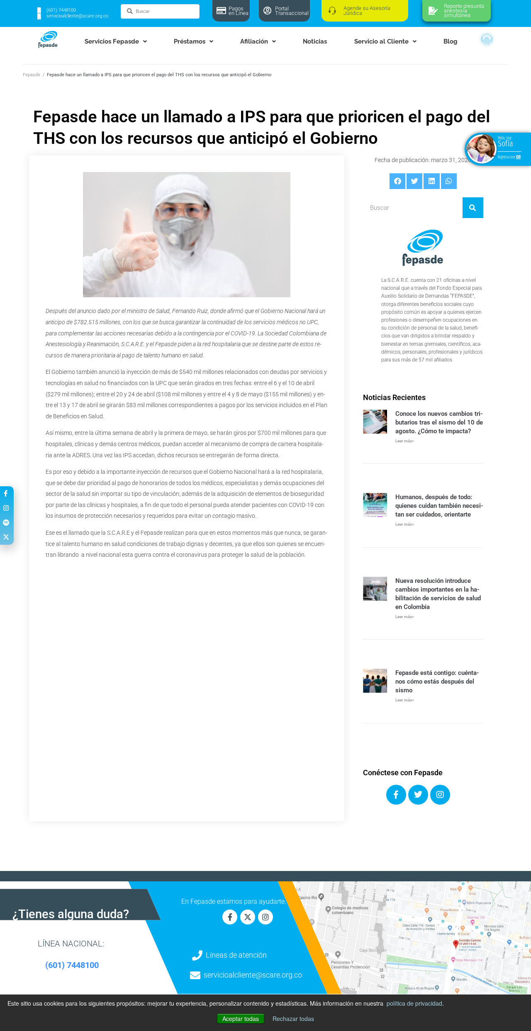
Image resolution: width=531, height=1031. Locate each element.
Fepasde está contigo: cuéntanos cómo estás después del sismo (437, 681)
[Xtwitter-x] (247, 917)
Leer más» (404, 441)
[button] (397, 181)
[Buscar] (473, 207)
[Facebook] (396, 795)
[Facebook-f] (229, 917)
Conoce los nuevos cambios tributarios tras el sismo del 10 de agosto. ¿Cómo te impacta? (439, 422)
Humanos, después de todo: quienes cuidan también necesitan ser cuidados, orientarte (439, 505)
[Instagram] (440, 795)
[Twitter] (418, 795)
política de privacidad (414, 1003)
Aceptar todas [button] (240, 1018)
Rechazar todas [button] (293, 1018)
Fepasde (31, 75)
